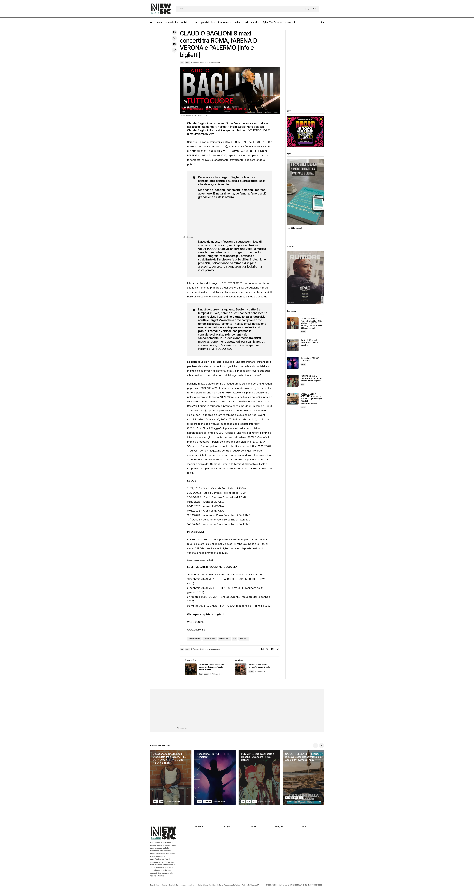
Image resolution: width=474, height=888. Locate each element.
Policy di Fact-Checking (206, 885)
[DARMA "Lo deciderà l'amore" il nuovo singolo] (255, 668)
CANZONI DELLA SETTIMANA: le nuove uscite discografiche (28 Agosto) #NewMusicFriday (311, 399)
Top (161, 801)
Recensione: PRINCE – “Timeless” (310, 359)
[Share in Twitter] (174, 38)
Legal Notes (192, 885)
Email (304, 826)
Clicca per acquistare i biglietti (200, 560)
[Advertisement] (233, 218)
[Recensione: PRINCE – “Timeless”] (293, 363)
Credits (164, 885)
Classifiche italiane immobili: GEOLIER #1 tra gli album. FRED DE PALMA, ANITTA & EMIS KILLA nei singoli (311, 323)
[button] (152, 22)
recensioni (208, 801)
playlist (294, 798)
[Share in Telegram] (174, 44)
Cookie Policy (174, 885)
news (187, 63)
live (182, 63)
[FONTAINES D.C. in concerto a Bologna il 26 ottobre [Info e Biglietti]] (293, 381)
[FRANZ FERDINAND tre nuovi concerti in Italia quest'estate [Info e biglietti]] (205, 668)
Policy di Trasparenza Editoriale (228, 885)
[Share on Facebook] (174, 32)
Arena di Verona (194, 639)
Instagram (227, 826)
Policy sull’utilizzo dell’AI (250, 885)
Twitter (253, 826)
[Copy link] (174, 50)
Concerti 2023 (224, 639)
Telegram (279, 826)
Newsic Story (155, 885)
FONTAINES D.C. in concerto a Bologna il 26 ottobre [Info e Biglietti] (311, 378)
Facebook (199, 826)
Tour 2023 (243, 639)
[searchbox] (240, 9)
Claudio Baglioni (209, 639)
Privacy (183, 885)
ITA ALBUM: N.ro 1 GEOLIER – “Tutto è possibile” (309, 342)
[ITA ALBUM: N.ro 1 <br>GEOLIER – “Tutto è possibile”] (293, 345)
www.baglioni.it (196, 629)
